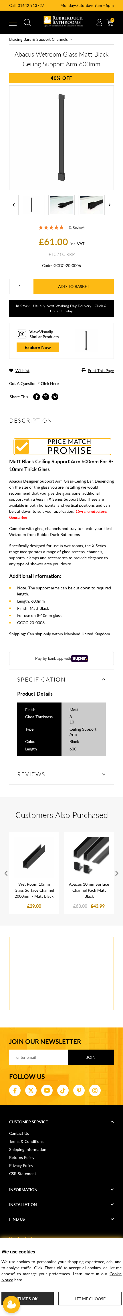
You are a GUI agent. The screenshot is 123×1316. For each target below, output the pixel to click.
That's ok (27, 1298)
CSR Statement (22, 1173)
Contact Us (19, 1133)
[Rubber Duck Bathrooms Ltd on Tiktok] (63, 1090)
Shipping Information (27, 1149)
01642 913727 (31, 5)
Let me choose (90, 1298)
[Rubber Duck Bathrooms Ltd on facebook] (15, 1090)
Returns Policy (21, 1157)
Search (27, 22)
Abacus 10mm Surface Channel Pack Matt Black (89, 890)
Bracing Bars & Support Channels (38, 39)
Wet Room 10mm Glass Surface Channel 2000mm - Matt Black (34, 890)
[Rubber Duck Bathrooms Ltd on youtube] (47, 1090)
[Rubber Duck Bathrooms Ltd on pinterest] (79, 1090)
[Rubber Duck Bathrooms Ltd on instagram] (95, 1090)
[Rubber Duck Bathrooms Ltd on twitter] (31, 1090)
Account (99, 22)
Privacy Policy (21, 1165)
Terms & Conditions (26, 1141)
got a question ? (34, 383)
